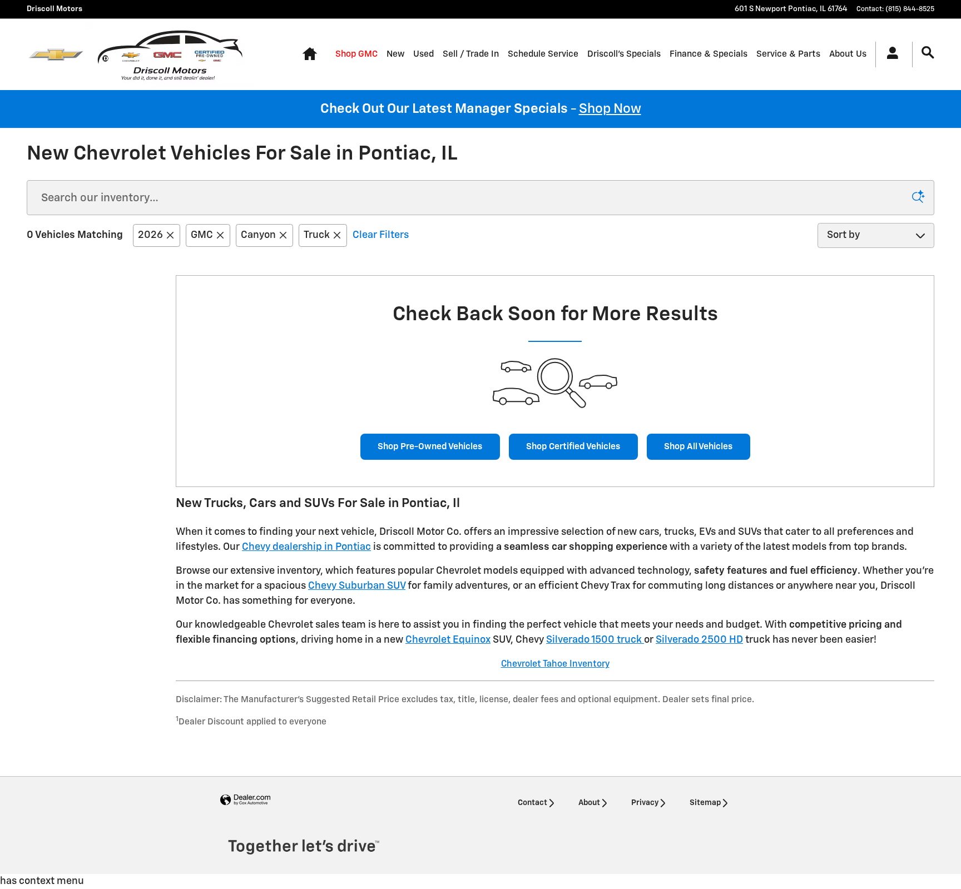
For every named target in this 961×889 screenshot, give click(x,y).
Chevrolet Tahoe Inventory (555, 664)
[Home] (56, 54)
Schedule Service (543, 54)
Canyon (258, 235)
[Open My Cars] (889, 54)
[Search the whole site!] (928, 53)
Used (423, 54)
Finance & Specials (708, 54)
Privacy (644, 803)
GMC (202, 235)
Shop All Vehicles (698, 447)
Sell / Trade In (471, 54)
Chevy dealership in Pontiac (306, 547)
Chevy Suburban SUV (356, 586)
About (589, 803)
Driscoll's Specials (624, 54)
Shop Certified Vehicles (573, 447)
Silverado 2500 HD (699, 640)
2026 (150, 235)
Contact (532, 803)
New (395, 54)
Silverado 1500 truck (595, 640)
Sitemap (705, 803)
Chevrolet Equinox (448, 640)
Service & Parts (788, 54)
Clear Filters (381, 235)
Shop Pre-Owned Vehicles (430, 447)
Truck (317, 235)
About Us (847, 54)
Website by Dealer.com (245, 800)
